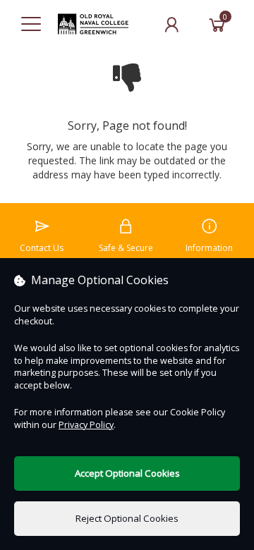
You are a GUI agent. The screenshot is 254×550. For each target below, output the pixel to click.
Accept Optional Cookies (127, 473)
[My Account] (171, 24)
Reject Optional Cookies (127, 518)
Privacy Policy (86, 425)
